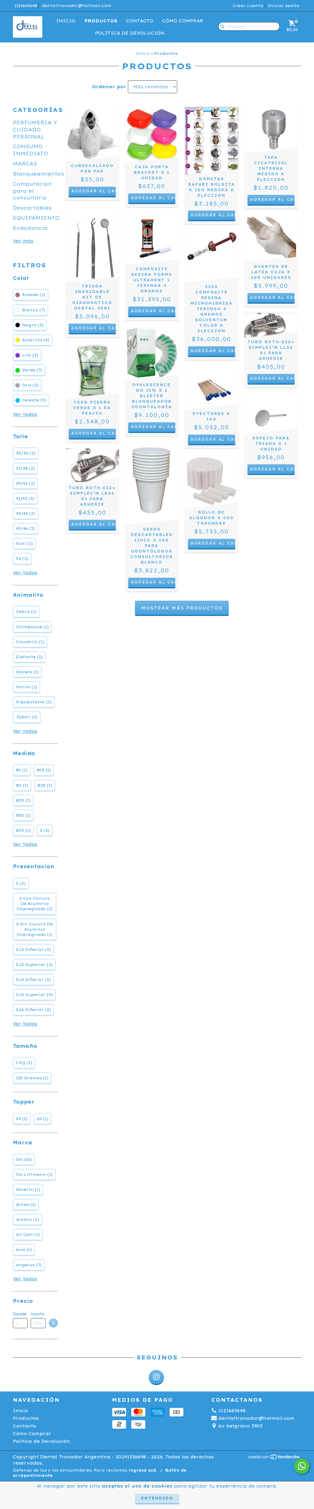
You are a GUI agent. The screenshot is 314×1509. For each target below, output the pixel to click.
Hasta (37, 1314)
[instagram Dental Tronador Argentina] (156, 1377)
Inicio (65, 21)
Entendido (157, 1498)
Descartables (32, 208)
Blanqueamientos (38, 174)
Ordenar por (109, 86)
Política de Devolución (129, 33)
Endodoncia (30, 228)
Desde (20, 1314)
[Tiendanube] (274, 1458)
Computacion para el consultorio (32, 191)
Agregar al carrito (213, 215)
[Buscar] (221, 26)
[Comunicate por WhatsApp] (301, 1466)
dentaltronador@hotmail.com (76, 5)
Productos (100, 21)
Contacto (139, 21)
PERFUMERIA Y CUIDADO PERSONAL (35, 130)
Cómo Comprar (182, 21)
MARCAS (25, 164)
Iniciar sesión (284, 5)
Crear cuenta (248, 5)
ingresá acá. (142, 1470)
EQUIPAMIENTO (36, 218)
